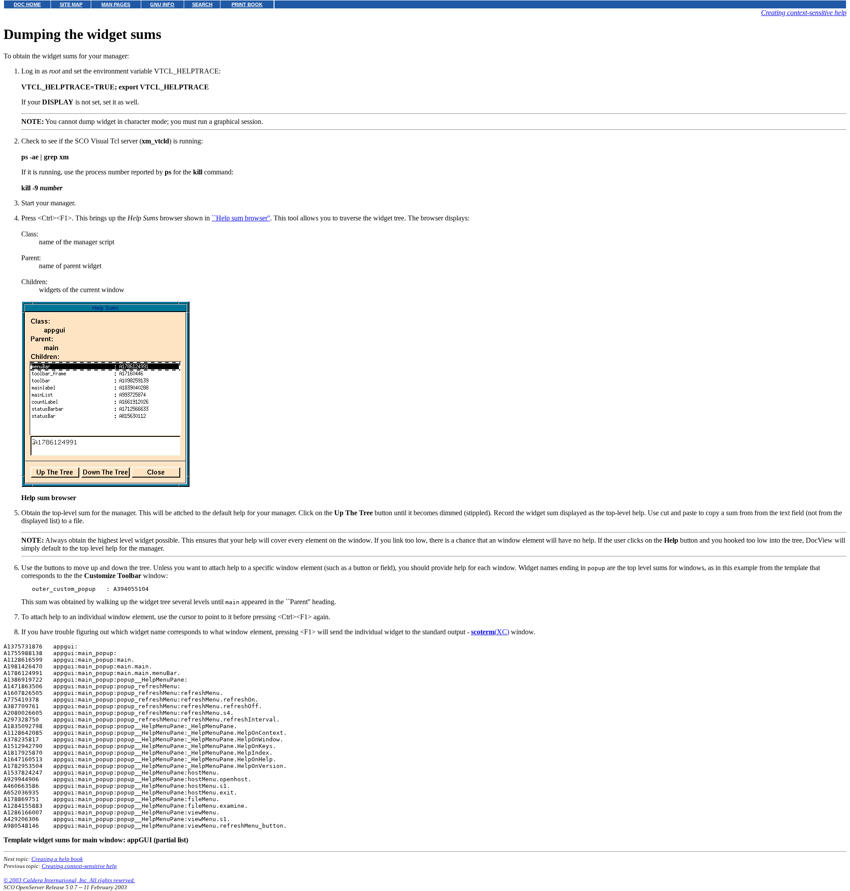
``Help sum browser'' (241, 218)
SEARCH (202, 4)
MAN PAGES (115, 4)
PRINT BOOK (247, 4)
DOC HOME (27, 4)
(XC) (490, 632)
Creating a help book (57, 859)
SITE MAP (71, 4)
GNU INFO (162, 4)
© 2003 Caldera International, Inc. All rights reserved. (69, 880)
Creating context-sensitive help (803, 12)
